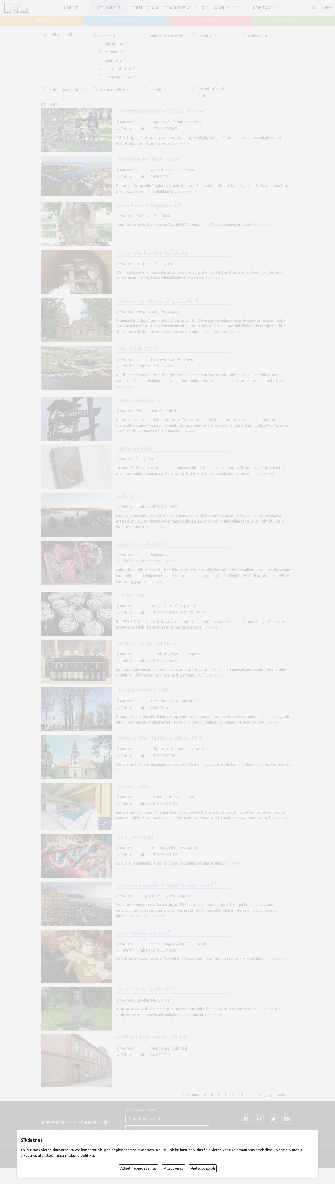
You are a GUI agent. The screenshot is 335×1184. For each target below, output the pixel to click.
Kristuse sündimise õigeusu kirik (157, 300)
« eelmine (190, 1094)
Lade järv (128, 495)
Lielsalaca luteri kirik (142, 690)
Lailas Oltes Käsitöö (141, 543)
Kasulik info (226, 8)
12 (259, 1094)
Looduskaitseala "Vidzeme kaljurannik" (166, 884)
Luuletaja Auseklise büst (147, 989)
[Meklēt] (314, 7)
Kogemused (109, 8)
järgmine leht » (279, 1094)
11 (250, 1094)
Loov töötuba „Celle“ (143, 932)
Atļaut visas (173, 1168)
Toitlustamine (148, 8)
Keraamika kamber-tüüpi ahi (152, 252)
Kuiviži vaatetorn (138, 399)
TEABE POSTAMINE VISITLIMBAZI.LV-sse (76, 1122)
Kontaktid (265, 8)
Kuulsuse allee (134, 448)
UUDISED (70, 8)
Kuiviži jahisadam (138, 348)
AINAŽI (42, 20)
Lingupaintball (134, 837)
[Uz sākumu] (17, 7)
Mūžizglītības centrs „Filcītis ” (154, 1037)
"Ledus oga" (131, 595)
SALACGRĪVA (125, 20)
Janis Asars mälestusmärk (149, 204)
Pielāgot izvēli (203, 1168)
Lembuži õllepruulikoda (146, 643)
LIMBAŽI (209, 20)
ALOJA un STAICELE (293, 20)
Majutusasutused (187, 8)
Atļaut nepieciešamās (138, 1168)
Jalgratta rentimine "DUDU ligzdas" (161, 111)
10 (241, 1094)
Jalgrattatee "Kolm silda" (148, 159)
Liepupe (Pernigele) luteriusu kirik (159, 738)
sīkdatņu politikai (79, 1155)
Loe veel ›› (181, 143)
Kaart (52, 104)
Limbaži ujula (133, 785)
